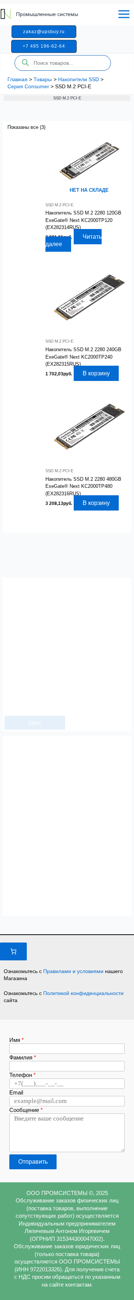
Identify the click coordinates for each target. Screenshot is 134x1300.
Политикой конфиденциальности (83, 993)
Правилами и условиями (74, 971)
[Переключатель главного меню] (124, 14)
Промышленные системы (47, 14)
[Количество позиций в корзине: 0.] (13, 951)
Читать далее (73, 240)
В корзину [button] (96, 373)
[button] (44, 31)
